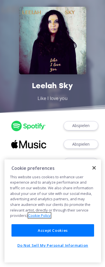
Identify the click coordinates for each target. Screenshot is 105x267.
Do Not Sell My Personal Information (52, 245)
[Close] (94, 168)
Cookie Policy (39, 215)
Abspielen (81, 125)
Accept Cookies (53, 230)
